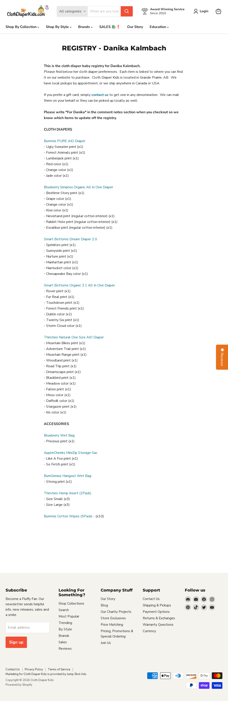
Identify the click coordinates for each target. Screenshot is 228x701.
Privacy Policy (34, 669)
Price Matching (112, 624)
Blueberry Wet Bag (59, 435)
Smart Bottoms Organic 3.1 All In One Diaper (79, 285)
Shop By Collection (21, 26)
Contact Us (151, 599)
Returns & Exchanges (159, 618)
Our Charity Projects (116, 612)
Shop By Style (58, 26)
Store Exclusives (113, 618)
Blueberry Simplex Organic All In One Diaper (78, 187)
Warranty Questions (158, 624)
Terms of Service (59, 669)
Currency (149, 631)
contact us (100, 94)
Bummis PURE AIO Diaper (64, 141)
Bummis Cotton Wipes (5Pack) (68, 516)
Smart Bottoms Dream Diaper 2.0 (70, 239)
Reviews (65, 648)
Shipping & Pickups (157, 605)
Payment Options (156, 612)
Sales (63, 642)
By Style (65, 629)
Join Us (106, 643)
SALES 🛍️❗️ (109, 26)
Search (64, 610)
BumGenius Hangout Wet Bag (67, 475)
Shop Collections (71, 603)
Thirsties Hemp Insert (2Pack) (67, 493)
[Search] (127, 11)
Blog (104, 605)
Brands (84, 26)
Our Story (135, 26)
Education (158, 26)
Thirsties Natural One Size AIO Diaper (74, 337)
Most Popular (69, 616)
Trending (65, 623)
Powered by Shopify (19, 685)
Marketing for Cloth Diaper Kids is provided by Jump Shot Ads (46, 674)
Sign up (16, 642)
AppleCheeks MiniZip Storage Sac (70, 452)
